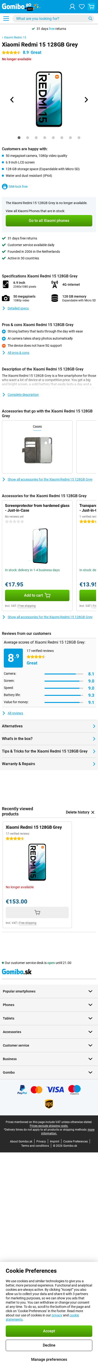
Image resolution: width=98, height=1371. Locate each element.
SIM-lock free (18, 186)
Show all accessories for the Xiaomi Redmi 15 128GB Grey (50, 479)
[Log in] (72, 6)
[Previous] (12, 99)
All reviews (15, 713)
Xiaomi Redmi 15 (15, 37)
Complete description (23, 395)
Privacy (41, 1141)
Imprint (54, 1141)
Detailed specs (18, 308)
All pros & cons (18, 353)
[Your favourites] (82, 6)
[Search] (90, 18)
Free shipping (27, 606)
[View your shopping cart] (91, 6)
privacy (57, 1315)
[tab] (19, 137)
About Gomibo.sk (21, 1141)
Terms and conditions (35, 1145)
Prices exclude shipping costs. (49, 1126)
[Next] (86, 99)
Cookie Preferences (75, 1141)
